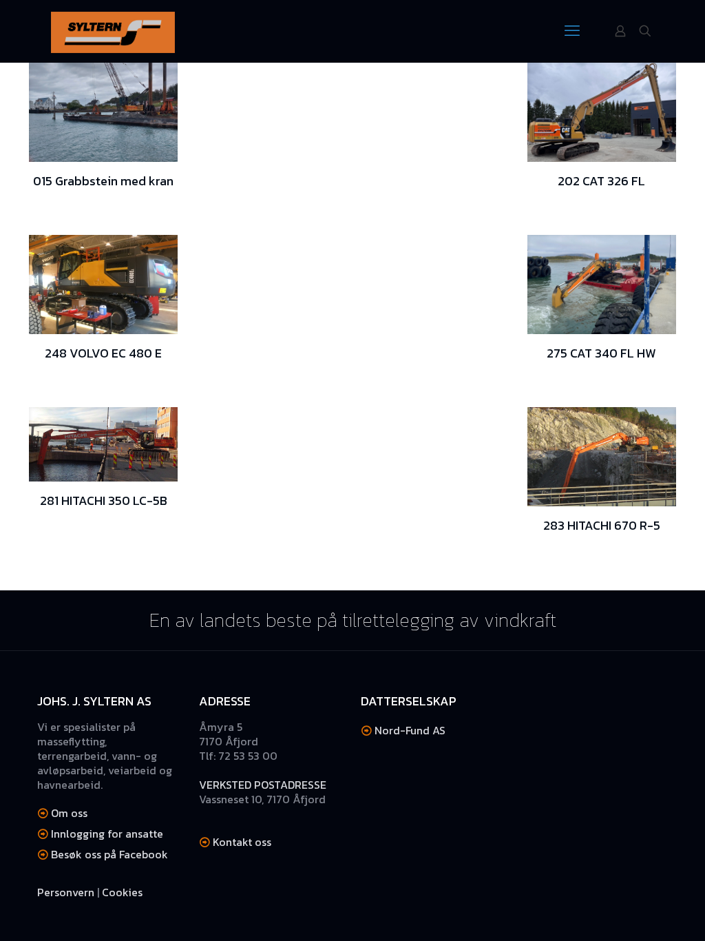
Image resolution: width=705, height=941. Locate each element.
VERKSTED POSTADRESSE (262, 784)
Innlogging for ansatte (107, 833)
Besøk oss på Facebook (109, 854)
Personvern (65, 892)
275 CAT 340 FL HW (601, 353)
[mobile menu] (572, 31)
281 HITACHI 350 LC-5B (103, 500)
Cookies (122, 892)
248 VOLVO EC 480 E (103, 353)
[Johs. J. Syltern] (113, 31)
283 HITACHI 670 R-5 (601, 525)
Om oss (69, 813)
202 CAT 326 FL (601, 181)
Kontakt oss (242, 842)
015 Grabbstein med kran (103, 181)
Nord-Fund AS (410, 730)
